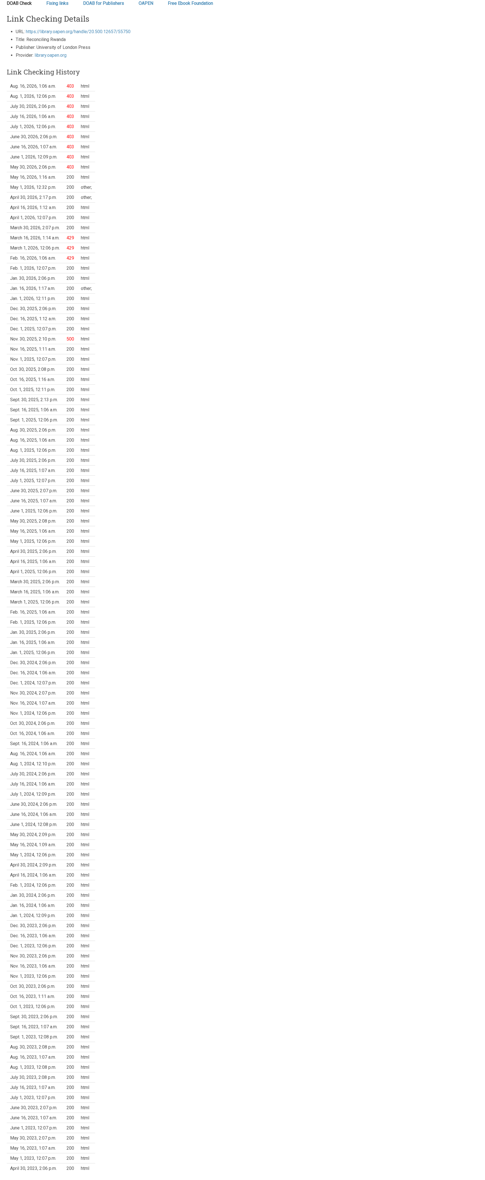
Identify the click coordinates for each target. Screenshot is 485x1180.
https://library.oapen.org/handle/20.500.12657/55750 (78, 31)
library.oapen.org (51, 55)
